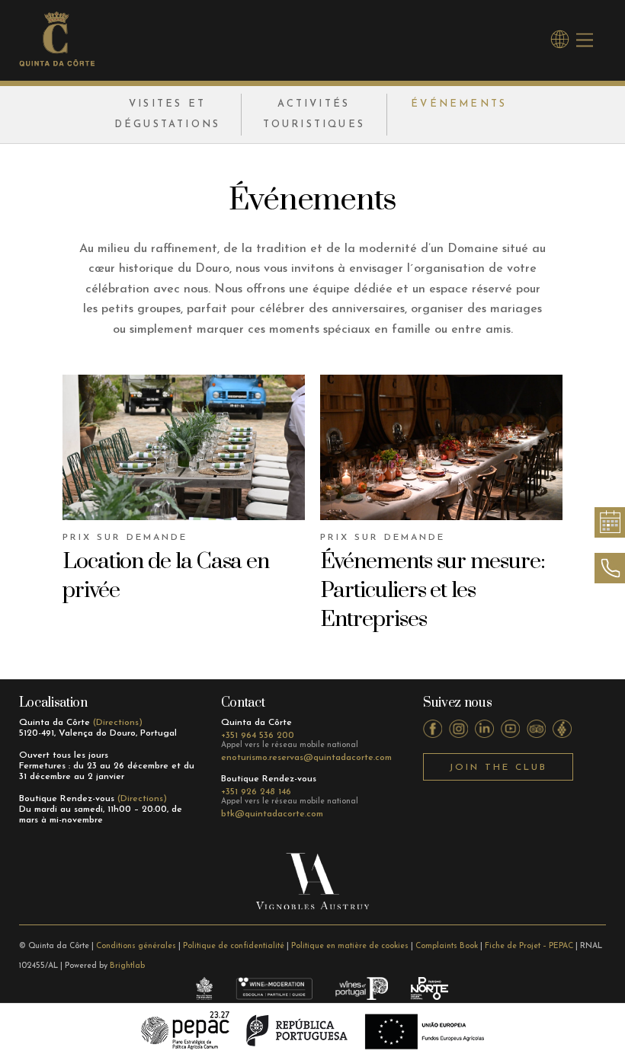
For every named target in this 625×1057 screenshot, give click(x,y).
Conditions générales (136, 946)
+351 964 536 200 (257, 735)
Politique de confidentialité (233, 946)
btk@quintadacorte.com (272, 814)
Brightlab (127, 966)
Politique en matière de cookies (350, 946)
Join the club (498, 767)
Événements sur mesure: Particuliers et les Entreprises (432, 591)
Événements (459, 104)
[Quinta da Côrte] (57, 62)
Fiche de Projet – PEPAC (529, 946)
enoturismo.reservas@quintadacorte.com (306, 757)
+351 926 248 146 (256, 792)
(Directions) (118, 722)
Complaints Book (446, 946)
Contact (243, 703)
